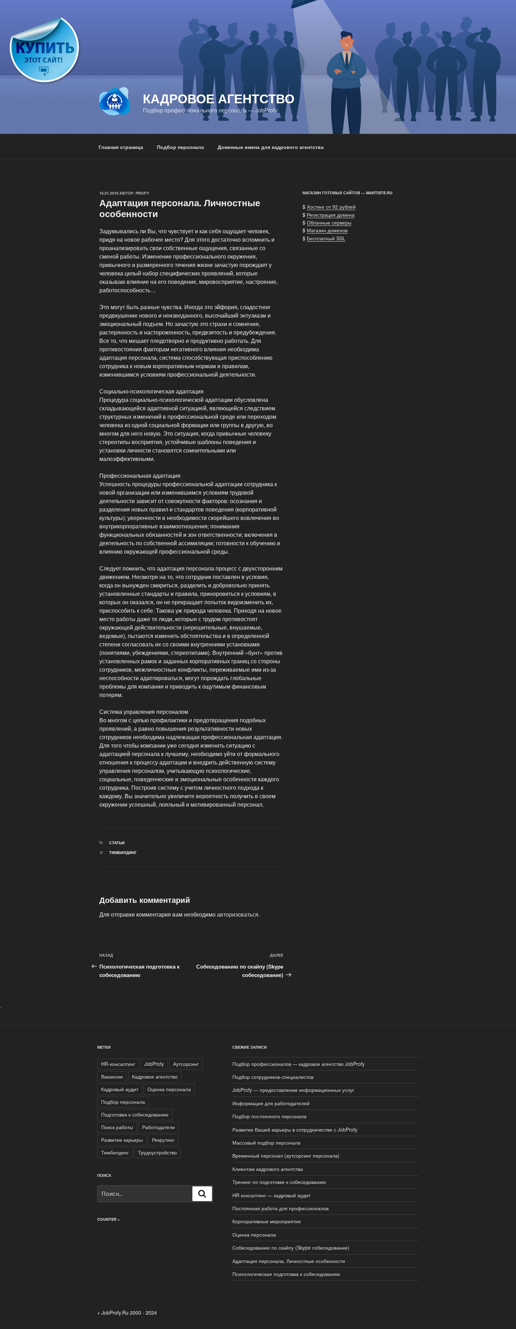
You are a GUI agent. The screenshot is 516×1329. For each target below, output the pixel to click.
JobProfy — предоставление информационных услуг (293, 1089)
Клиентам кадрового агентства (267, 1168)
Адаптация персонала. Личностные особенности (288, 1260)
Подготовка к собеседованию (134, 1114)
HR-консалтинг (118, 1063)
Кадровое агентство (219, 98)
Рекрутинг (163, 1139)
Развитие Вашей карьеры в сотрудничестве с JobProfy (294, 1129)
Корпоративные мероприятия (266, 1221)
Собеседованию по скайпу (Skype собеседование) (290, 1247)
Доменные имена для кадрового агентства (271, 146)
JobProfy (154, 1063)
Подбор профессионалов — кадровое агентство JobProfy (298, 1063)
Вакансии (112, 1076)
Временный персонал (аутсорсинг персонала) (285, 1155)
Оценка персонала (169, 1089)
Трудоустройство (157, 1152)
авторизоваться (237, 914)
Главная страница (121, 146)
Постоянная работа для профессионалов (280, 1208)
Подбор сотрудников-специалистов (272, 1076)
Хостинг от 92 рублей (331, 206)
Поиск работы (117, 1127)
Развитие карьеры (122, 1139)
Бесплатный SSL (326, 238)
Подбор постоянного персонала (269, 1116)
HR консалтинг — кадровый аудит (271, 1195)
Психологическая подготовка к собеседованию (286, 1273)
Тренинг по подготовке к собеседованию (279, 1181)
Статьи (117, 842)
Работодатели (158, 1127)
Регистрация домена (331, 214)
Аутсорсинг (186, 1063)
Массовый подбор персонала (266, 1142)
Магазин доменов (327, 230)
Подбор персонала (180, 146)
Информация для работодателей (271, 1103)
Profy (142, 193)
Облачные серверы (329, 222)
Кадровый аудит (119, 1089)
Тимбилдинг (123, 852)
